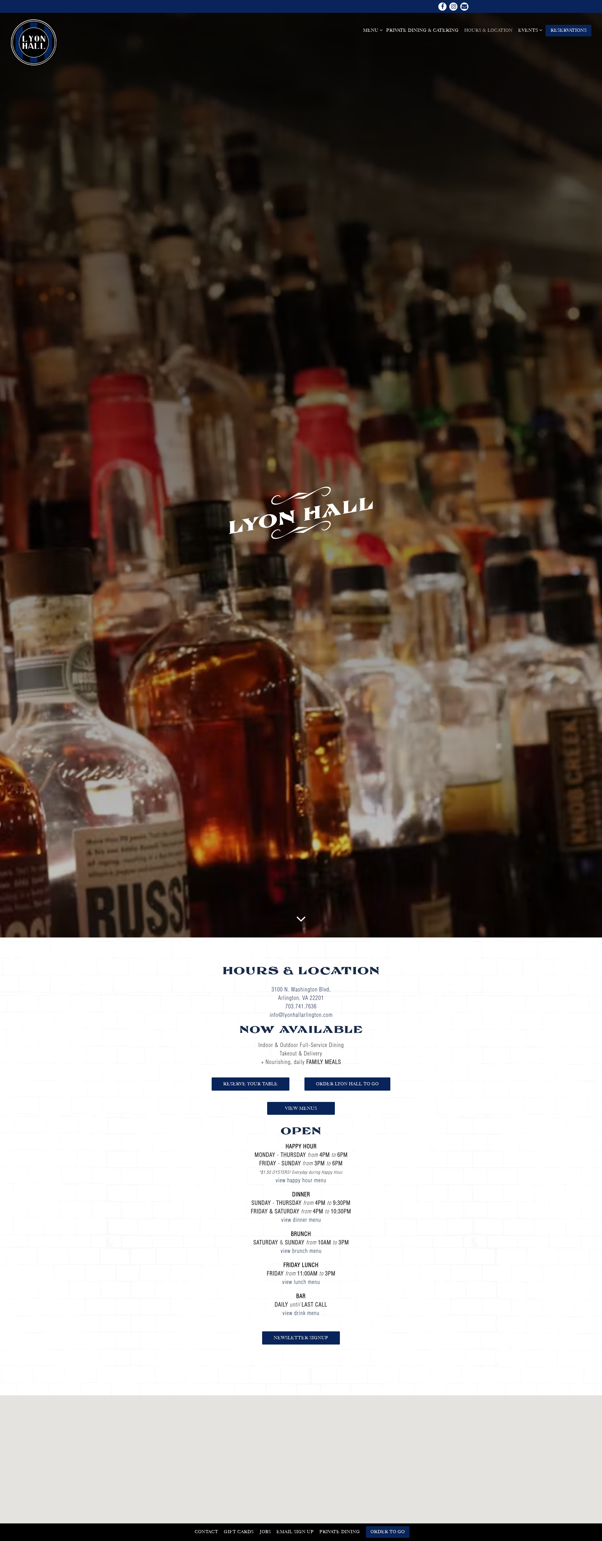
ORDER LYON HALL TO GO (347, 1084)
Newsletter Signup (301, 1337)
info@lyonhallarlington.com (301, 1014)
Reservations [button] (569, 30)
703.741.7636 (301, 1006)
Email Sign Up (295, 1531)
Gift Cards (239, 1531)
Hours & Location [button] (488, 30)
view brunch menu (301, 1250)
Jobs (265, 1531)
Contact (206, 1531)
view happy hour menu (301, 1180)
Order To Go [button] (388, 1531)
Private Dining (339, 1531)
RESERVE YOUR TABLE (250, 1084)
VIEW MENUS (301, 1108)
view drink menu (301, 1313)
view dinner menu (301, 1219)
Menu (372, 30)
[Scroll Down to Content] (301, 918)
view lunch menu (301, 1282)
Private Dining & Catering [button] (422, 30)
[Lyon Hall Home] (34, 42)
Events (529, 30)
